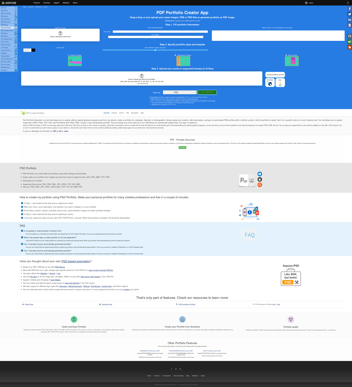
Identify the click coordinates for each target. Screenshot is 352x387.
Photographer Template (184, 55)
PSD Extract (4, 16)
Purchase (46, 3)
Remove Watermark (7, 59)
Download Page (107, 304)
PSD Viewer (4, 10)
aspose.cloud (194, 20)
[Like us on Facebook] (172, 369)
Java (161, 101)
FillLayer (86, 286)
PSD (256, 330)
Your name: (107, 32)
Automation (134, 113)
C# (60, 131)
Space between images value (155, 47)
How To (121, 113)
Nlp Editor (4, 70)
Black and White (6, 62)
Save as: (157, 92)
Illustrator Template (75, 55)
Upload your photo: (60, 28)
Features (114, 113)
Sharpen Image (5, 45)
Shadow (43, 273)
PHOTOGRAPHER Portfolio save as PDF (181, 351)
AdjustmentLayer (75, 286)
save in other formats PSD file (101, 270)
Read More (182, 147)
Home (149, 376)
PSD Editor (4, 33)
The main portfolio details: (155, 28)
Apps (142, 113)
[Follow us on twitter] (176, 369)
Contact (196, 384)
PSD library (184, 99)
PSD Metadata (5, 67)
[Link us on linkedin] (180, 369)
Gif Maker (4, 53)
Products (36, 3)
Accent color (60, 47)
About (75, 3)
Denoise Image (5, 64)
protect (126, 289)
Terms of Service (191, 97)
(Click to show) (171, 104)
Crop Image (4, 47)
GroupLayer (95, 286)
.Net (156, 101)
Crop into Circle (6, 50)
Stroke (52, 273)
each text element (72, 283)
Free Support (167, 376)
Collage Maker (5, 56)
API (54, 131)
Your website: (155, 35)
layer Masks (55, 279)
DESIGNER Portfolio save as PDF (150, 351)
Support (56, 3)
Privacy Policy (203, 97)
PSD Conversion (6, 13)
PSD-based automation (76, 261)
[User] (348, 3)
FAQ (127, 113)
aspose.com (180, 20)
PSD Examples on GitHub (186, 304)
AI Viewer (4, 8)
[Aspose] (13, 2)
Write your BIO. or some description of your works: (277, 28)
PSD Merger (4, 25)
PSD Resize (4, 36)
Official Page (29, 304)
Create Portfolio (6, 28)
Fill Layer (33, 276)
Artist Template (292, 55)
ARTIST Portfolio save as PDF (212, 351)
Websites (66, 3)
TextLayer (63, 286)
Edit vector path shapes (90, 276)
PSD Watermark (5, 22)
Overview (106, 113)
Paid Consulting (178, 376)
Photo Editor (5, 42)
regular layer (107, 286)
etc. (59, 273)
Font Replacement (6, 39)
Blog (187, 376)
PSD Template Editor (7, 30)
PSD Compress (5, 19)
